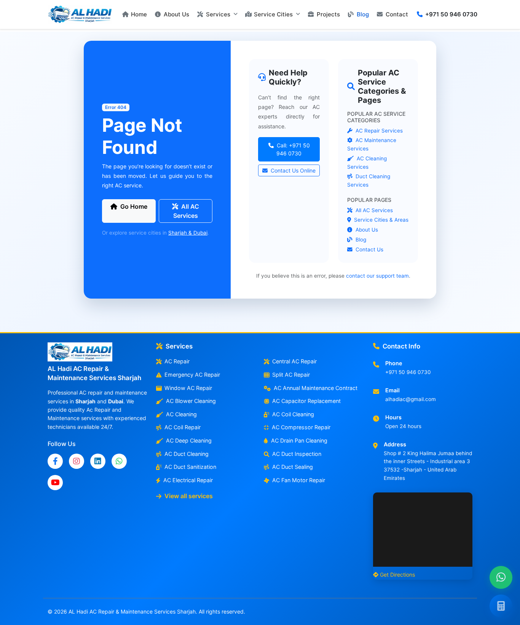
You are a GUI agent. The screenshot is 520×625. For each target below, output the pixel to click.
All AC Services (186, 211)
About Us (366, 230)
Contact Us (368, 249)
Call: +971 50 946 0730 (292, 149)
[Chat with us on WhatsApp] (501, 577)
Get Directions (397, 574)
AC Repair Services (378, 131)
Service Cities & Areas (380, 220)
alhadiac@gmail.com (410, 399)
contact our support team (377, 276)
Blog (360, 240)
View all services (188, 496)
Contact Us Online (292, 170)
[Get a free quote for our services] (501, 606)
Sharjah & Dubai (187, 233)
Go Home (133, 206)
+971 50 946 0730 (408, 372)
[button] (217, 14)
